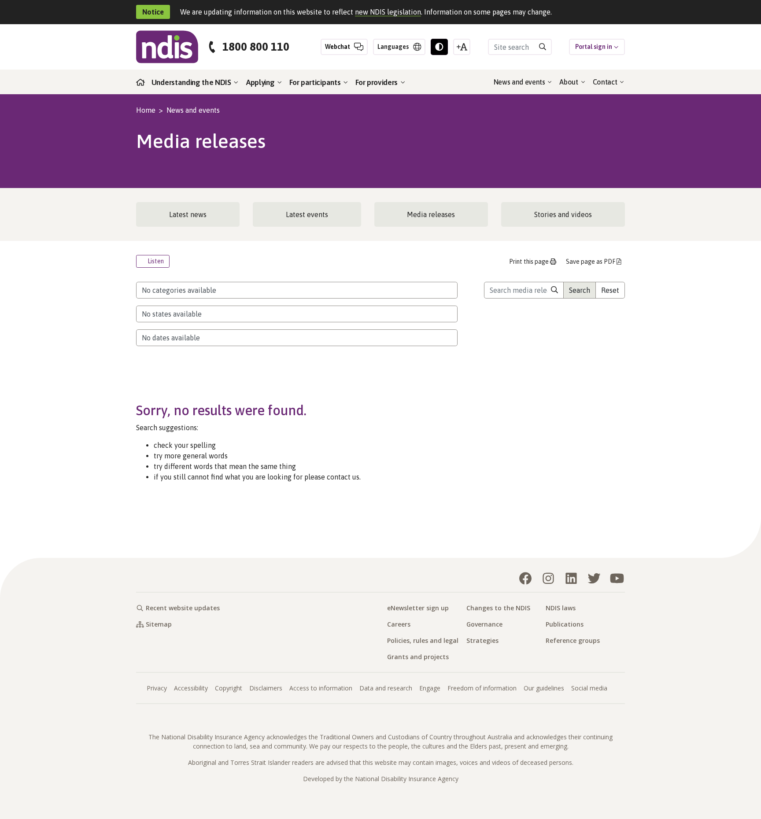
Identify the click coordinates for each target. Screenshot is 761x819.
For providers (377, 82)
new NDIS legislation (388, 12)
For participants (315, 82)
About (569, 82)
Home (145, 110)
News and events (520, 82)
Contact (606, 82)
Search (579, 290)
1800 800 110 (255, 47)
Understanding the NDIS (192, 82)
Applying (261, 82)
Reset (610, 290)
